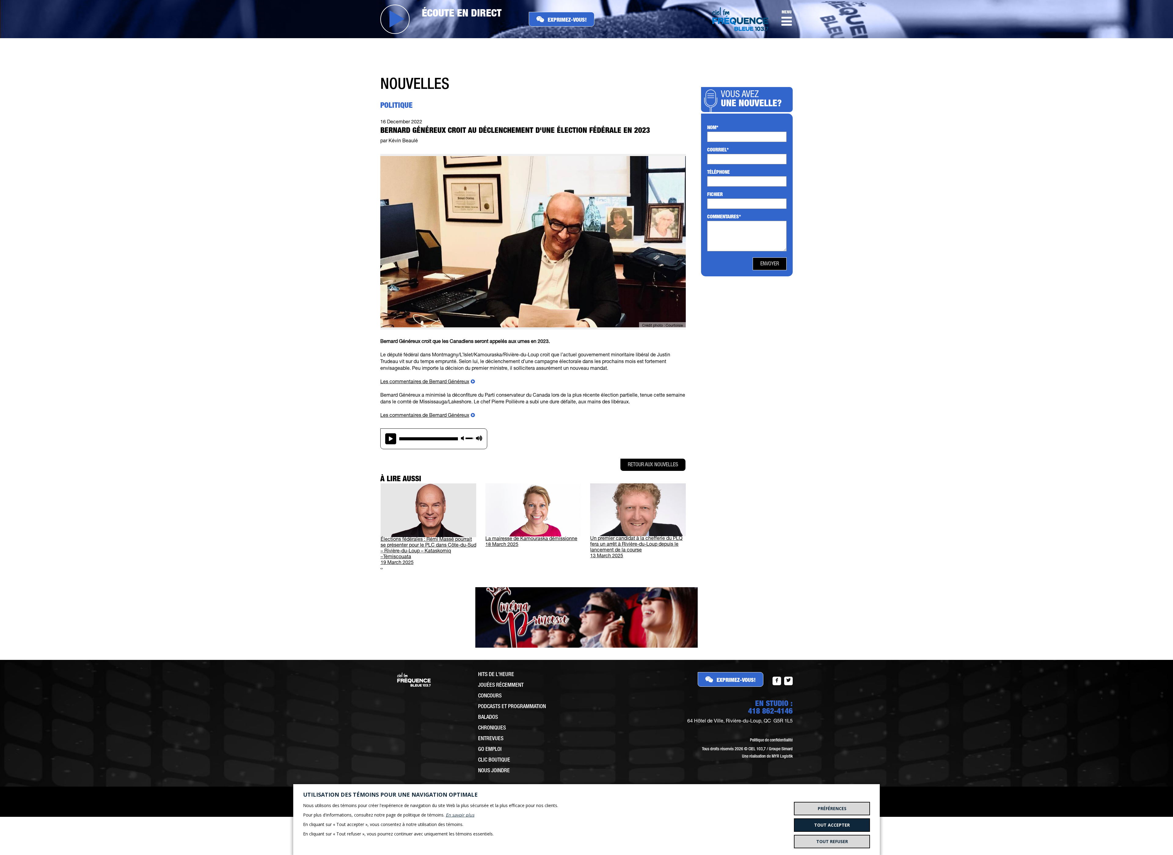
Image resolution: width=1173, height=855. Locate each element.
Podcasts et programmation (512, 707)
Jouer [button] (395, 19)
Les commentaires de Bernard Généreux (424, 382)
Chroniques (492, 728)
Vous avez (751, 100)
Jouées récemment (501, 685)
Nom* (712, 128)
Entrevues (490, 739)
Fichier (715, 195)
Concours (490, 696)
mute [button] (462, 438)
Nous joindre (494, 771)
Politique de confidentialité (771, 740)
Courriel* (718, 150)
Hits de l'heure (496, 675)
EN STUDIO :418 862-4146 (770, 708)
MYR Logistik (782, 757)
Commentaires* (724, 217)
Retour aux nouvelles (653, 465)
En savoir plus (460, 815)
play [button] (390, 438)
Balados (488, 717)
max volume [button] (479, 438)
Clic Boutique (494, 760)
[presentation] (381, 569)
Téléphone (718, 172)
